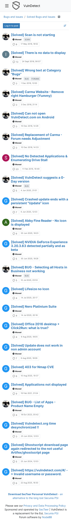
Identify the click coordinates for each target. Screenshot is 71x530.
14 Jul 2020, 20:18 (29, 315)
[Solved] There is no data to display (38, 53)
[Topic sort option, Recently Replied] (65, 26)
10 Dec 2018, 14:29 (29, 126)
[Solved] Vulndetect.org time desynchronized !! (33, 425)
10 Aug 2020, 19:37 (29, 376)
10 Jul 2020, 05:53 (29, 280)
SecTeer (44, 509)
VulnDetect (31, 6)
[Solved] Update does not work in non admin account (37, 347)
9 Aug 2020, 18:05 (29, 337)
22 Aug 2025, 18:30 (29, 483)
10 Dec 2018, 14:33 (30, 147)
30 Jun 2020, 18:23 (29, 233)
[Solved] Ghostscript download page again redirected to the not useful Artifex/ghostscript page (39, 448)
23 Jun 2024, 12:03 (30, 436)
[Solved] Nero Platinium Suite (33, 306)
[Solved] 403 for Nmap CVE (32, 367)
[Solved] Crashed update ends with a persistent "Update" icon (39, 201)
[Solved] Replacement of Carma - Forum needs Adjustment (36, 136)
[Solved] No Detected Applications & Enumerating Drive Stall (39, 158)
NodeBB (47, 517)
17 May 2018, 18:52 (29, 44)
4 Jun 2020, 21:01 (29, 190)
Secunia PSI (51, 513)
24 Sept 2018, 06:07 (31, 61)
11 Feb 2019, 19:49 (31, 169)
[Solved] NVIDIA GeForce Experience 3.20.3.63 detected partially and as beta (39, 246)
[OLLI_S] (5, 36)
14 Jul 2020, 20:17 (29, 298)
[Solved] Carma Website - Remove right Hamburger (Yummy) (37, 94)
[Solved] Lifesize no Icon (30, 289)
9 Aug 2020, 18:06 (29, 358)
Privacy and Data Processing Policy (44, 505)
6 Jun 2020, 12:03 (29, 212)
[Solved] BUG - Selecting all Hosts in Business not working (39, 269)
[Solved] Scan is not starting (33, 35)
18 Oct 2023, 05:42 (29, 414)
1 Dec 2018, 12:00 (29, 83)
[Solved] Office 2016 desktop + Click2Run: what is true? (35, 326)
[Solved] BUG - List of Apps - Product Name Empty (33, 404)
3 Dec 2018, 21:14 (29, 104)
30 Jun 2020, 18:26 (29, 258)
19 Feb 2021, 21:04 (29, 393)
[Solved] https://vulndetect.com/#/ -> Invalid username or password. (39, 472)
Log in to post (11, 25)
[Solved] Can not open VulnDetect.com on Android (32, 115)
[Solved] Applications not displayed (38, 384)
